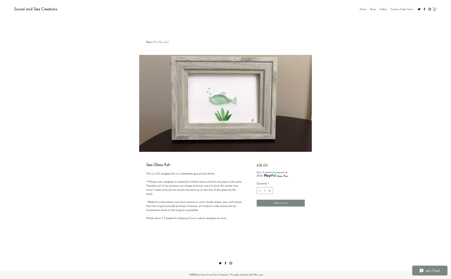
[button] (435, 9)
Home (149, 41)
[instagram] (429, 9)
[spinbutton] (265, 191)
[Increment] (270, 191)
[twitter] (419, 9)
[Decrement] (259, 191)
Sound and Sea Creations (35, 9)
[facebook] (424, 9)
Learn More (282, 175)
